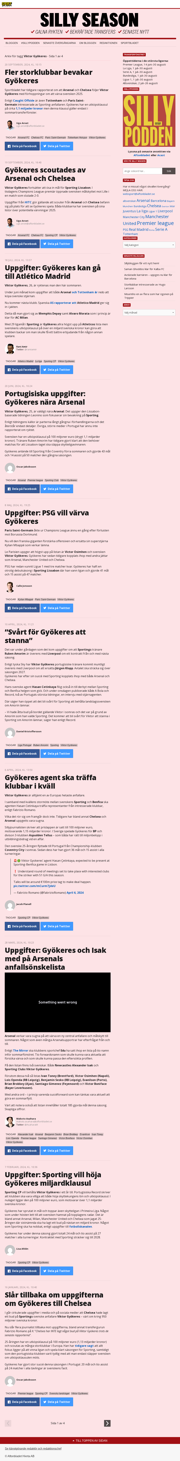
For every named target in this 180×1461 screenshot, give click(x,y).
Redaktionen (108, 43)
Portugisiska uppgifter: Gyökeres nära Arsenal (45, 398)
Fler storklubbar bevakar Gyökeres (48, 76)
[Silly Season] (90, 23)
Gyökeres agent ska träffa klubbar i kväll (50, 782)
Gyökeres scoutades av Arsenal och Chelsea (45, 174)
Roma (152, 230)
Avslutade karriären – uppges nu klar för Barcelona (148, 276)
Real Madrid (138, 229)
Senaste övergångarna (59, 43)
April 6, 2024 (75, 893)
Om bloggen (87, 43)
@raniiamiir (31, 349)
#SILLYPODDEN (30, 43)
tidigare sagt (84, 1346)
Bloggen (12, 43)
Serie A (161, 229)
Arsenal (143, 200)
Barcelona (158, 200)
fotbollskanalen (80, 1226)
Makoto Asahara (26, 1118)
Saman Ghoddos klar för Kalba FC (144, 269)
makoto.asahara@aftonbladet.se (34, 1121)
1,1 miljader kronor (29, 108)
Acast (161, 155)
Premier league (155, 223)
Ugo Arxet (22, 123)
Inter (172, 206)
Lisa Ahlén (22, 1248)
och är (85, 292)
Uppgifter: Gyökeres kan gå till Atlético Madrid (53, 272)
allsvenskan (129, 201)
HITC (28, 202)
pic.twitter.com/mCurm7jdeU (35, 886)
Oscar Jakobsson (26, 466)
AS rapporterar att (63, 303)
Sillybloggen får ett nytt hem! (141, 263)
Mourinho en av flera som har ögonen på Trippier (148, 295)
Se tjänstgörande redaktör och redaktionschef (33, 1448)
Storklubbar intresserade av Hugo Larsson (144, 286)
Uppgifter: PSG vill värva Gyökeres (47, 517)
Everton (165, 206)
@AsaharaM (31, 1124)
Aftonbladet (142, 155)
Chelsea (154, 205)
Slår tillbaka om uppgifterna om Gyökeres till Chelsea (54, 1299)
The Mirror (20, 1050)
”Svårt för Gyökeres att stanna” (45, 636)
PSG (125, 230)
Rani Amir (21, 346)
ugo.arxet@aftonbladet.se (30, 125)
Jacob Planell (23, 904)
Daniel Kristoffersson (28, 731)
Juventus (129, 211)
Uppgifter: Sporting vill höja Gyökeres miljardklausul (53, 1179)
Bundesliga (140, 206)
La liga (142, 210)
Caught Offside (23, 100)
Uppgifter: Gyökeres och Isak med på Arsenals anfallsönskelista (55, 958)
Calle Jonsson (24, 585)
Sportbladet (130, 43)
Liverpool (165, 211)
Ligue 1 (153, 211)
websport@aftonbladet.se (139, 194)
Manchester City (134, 217)
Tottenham (130, 234)
